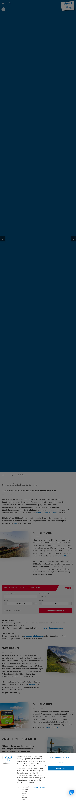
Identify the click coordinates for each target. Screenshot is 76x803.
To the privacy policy (39, 787)
